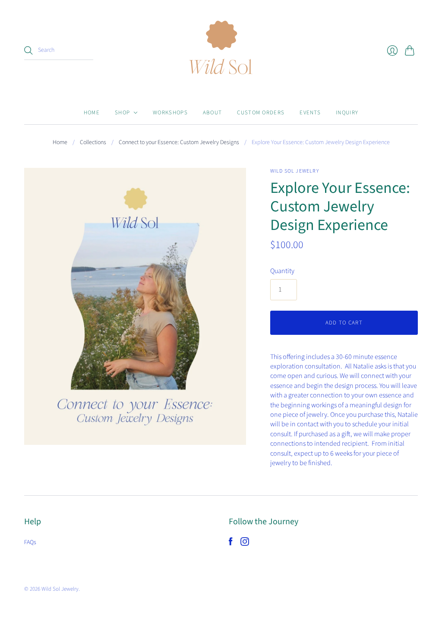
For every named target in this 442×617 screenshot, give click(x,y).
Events (310, 112)
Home (92, 112)
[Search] (28, 50)
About (212, 112)
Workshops (170, 112)
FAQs (30, 542)
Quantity (282, 271)
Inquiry (347, 112)
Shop (122, 112)
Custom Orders (260, 112)
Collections (93, 143)
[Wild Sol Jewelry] (221, 50)
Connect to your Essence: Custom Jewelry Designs (179, 143)
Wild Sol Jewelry (294, 171)
